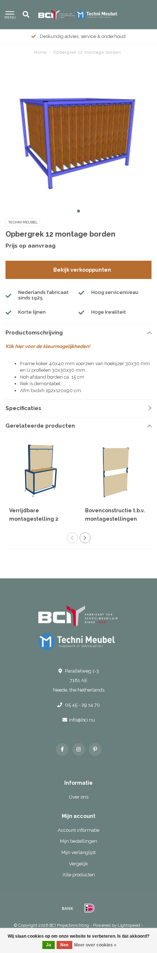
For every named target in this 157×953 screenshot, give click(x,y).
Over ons (78, 797)
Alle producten (78, 874)
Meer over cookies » (95, 945)
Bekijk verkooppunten (82, 270)
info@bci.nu (82, 720)
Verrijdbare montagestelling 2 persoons (33, 519)
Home (40, 52)
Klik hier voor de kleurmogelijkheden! (47, 346)
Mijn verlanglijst (78, 852)
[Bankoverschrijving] (67, 908)
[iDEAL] (89, 908)
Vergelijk (78, 863)
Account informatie (78, 830)
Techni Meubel (23, 222)
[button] (78, 211)
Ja (48, 945)
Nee (64, 945)
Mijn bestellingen (78, 841)
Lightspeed (129, 925)
